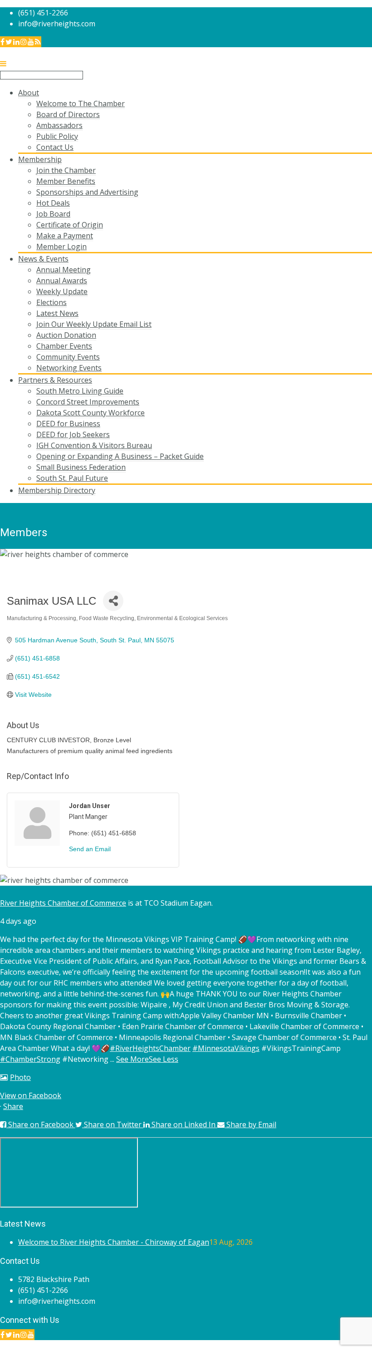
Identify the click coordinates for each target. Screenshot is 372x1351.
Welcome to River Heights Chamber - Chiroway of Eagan (113, 1242)
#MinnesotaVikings (225, 1048)
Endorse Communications (328, 1346)
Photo (20, 1077)
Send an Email (90, 849)
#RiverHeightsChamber (150, 1048)
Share (13, 1106)
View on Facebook (30, 1095)
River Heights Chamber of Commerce (63, 903)
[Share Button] (113, 601)
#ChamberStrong (30, 1059)
